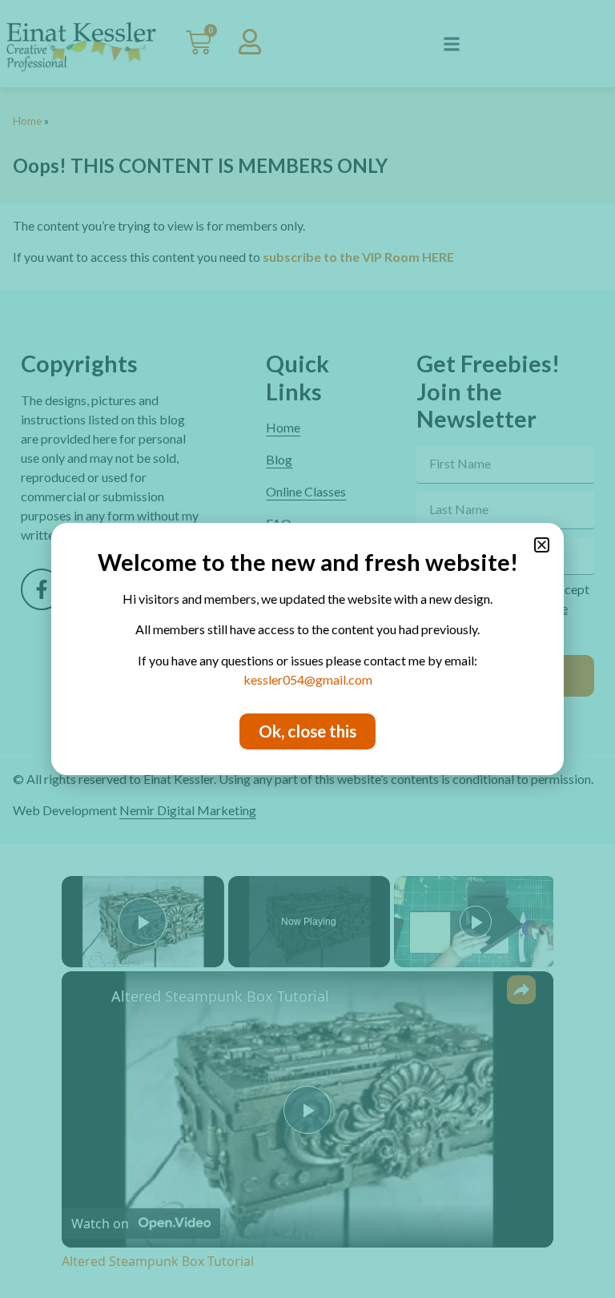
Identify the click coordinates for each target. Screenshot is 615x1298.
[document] (307, 649)
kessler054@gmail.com (307, 679)
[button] (542, 545)
